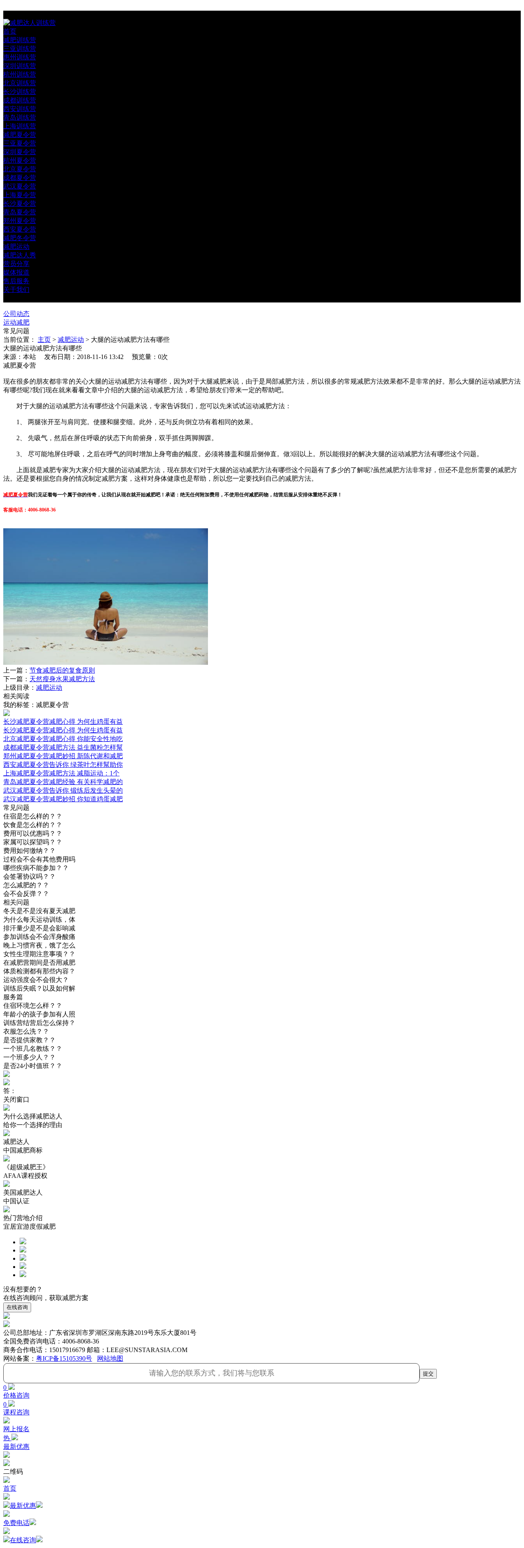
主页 (44, 339)
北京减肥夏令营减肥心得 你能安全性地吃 (63, 738)
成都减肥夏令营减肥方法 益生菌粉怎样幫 (63, 747)
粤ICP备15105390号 (64, 1358)
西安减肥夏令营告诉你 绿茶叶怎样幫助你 (63, 764)
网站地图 (110, 1358)
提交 (428, 1374)
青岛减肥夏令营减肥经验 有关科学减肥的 (63, 781)
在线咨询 (17, 1307)
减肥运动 (71, 339)
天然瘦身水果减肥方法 (62, 678)
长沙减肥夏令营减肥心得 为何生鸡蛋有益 (63, 730)
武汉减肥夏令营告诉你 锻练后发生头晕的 (63, 790)
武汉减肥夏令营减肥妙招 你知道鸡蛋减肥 (63, 799)
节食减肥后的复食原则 (62, 670)
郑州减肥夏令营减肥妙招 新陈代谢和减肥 (63, 755)
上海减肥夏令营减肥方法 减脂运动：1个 (61, 773)
